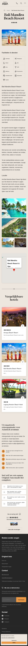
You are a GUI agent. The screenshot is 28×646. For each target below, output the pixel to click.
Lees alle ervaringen (14, 529)
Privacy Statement (6, 631)
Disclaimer (4, 628)
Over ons (4, 560)
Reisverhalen (5, 563)
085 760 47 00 (5, 574)
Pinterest (6, 619)
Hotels (8, 10)
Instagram (6, 622)
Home (4, 10)
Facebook (6, 615)
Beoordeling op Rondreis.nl (14, 519)
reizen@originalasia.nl (7, 578)
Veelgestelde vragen (6, 566)
